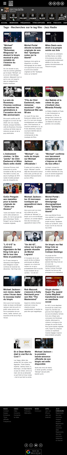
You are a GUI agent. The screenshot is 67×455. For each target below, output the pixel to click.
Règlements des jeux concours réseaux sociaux (59, 417)
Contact (6, 411)
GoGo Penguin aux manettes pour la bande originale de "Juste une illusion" (10, 203)
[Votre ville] (50, 3)
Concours (38, 411)
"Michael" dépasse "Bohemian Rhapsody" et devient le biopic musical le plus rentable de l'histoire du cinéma (11, 55)
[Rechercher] (58, 3)
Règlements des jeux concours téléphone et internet (59, 436)
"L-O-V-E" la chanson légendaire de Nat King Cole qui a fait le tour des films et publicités (12, 250)
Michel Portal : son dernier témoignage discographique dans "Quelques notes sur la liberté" (53, 204)
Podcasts (57, 23)
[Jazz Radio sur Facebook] (26, 445)
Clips (15, 411)
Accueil (4, 23)
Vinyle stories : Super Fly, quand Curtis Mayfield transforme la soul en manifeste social (54, 295)
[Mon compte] (62, 3)
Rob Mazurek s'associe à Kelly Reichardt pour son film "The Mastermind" (32, 294)
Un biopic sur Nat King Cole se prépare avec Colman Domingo (54, 248)
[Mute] (32, 10)
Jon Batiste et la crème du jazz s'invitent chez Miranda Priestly (53, 104)
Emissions (6, 415)
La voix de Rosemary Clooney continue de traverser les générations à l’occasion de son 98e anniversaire (12, 107)
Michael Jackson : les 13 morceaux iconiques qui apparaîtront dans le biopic (33, 202)
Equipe (5, 413)
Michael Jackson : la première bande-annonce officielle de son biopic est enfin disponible (44, 357)
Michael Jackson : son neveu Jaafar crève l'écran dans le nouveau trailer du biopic (12, 294)
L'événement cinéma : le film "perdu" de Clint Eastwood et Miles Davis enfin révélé (12, 159)
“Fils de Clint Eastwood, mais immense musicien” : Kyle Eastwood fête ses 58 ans (33, 106)
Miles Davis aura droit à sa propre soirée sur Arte (53, 47)
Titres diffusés (38, 23)
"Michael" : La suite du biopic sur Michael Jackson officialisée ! (31, 159)
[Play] (2, 10)
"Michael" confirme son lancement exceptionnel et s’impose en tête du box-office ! (54, 159)
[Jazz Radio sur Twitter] (31, 445)
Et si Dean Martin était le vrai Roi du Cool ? (23, 354)
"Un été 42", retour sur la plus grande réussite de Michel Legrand (33, 249)
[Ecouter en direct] (54, 3)
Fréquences (25, 23)
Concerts (17, 413)
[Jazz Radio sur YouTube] (36, 445)
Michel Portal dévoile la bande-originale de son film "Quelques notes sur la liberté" (32, 51)
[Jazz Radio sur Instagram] (40, 445)
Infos (49, 23)
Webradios (14, 23)
